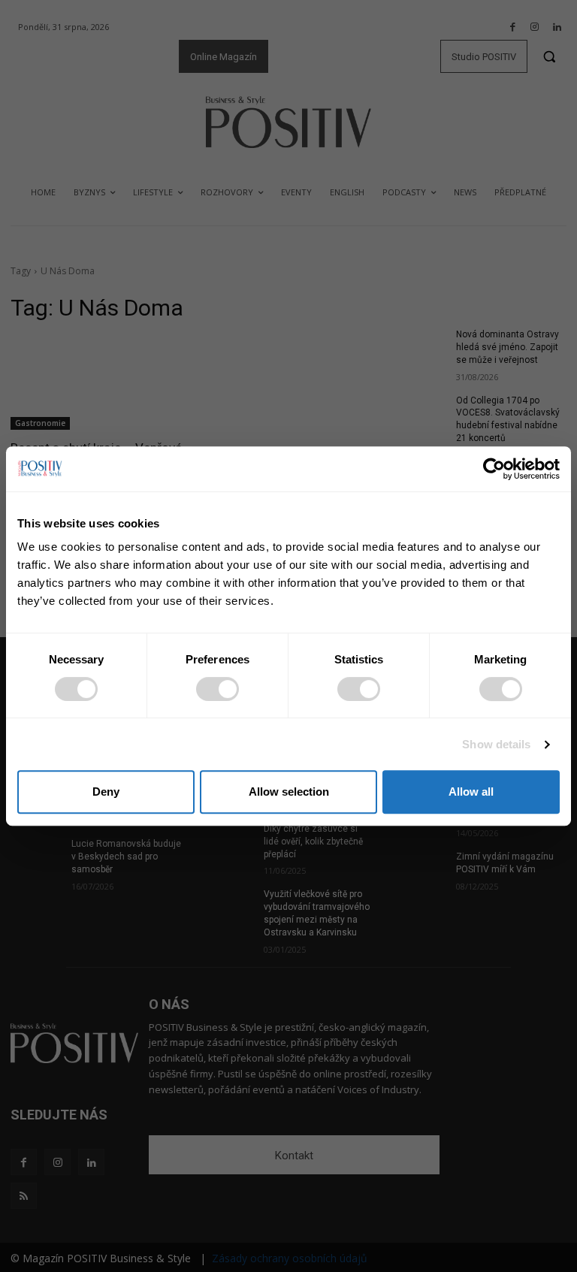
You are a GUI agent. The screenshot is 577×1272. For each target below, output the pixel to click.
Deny (105, 791)
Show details (496, 744)
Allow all (471, 791)
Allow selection (289, 791)
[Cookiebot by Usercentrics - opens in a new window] (494, 469)
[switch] (217, 689)
